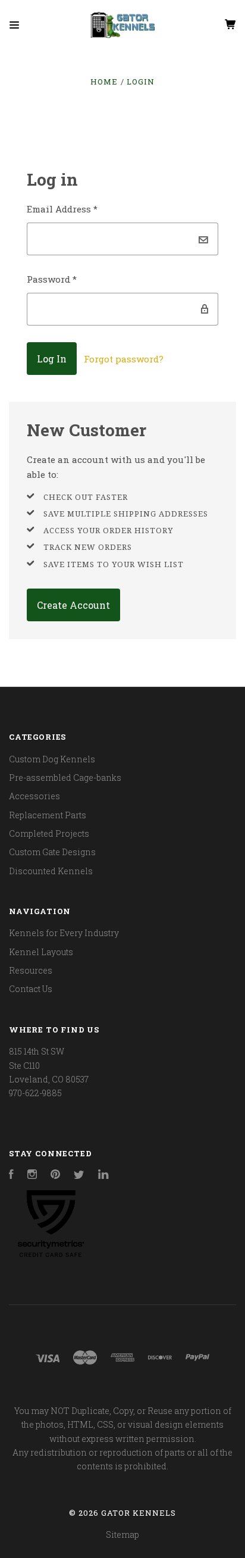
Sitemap (122, 1534)
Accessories (34, 796)
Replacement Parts (47, 815)
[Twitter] (79, 1175)
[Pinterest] (55, 1175)
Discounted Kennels (51, 871)
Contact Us (30, 988)
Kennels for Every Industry (64, 932)
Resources (30, 970)
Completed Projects (49, 833)
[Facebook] (11, 1175)
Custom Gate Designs (52, 852)
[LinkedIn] (103, 1175)
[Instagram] (32, 1175)
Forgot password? (124, 359)
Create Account (73, 605)
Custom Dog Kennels (52, 759)
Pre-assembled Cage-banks (65, 777)
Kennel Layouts (41, 952)
